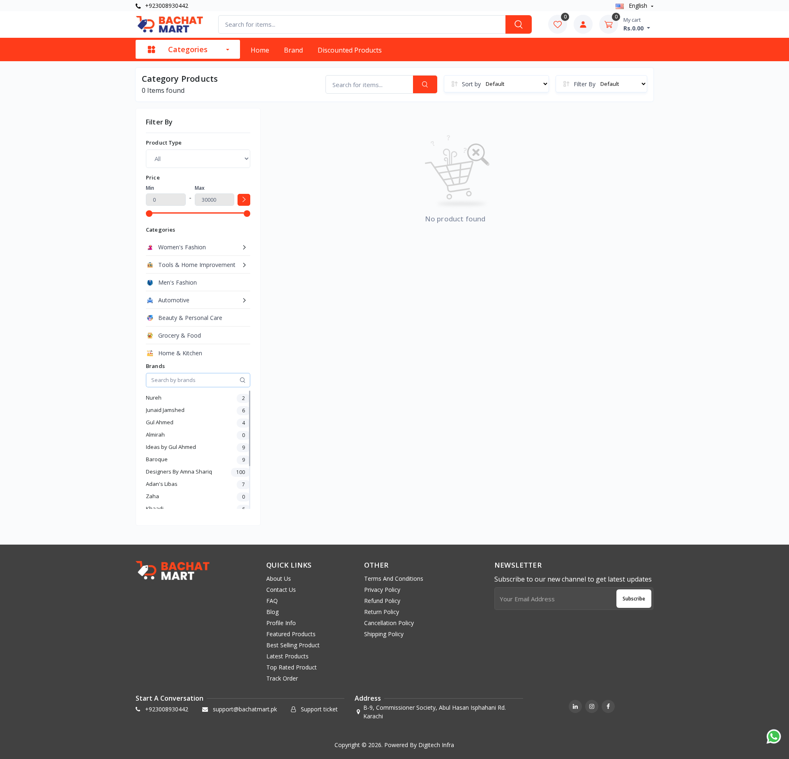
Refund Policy (382, 601)
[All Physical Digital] (198, 158)
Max (200, 187)
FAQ (272, 601)
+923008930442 (165, 5)
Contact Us (281, 589)
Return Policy (381, 612)
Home (260, 50)
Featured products (291, 634)
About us (278, 578)
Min (150, 187)
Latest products (287, 656)
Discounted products (350, 50)
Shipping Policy (384, 634)
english (638, 5)
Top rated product (291, 667)
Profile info (281, 623)
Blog (272, 612)
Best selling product (293, 645)
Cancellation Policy (389, 623)
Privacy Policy (382, 589)
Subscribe (634, 598)
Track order (282, 678)
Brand (293, 50)
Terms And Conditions (393, 578)
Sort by (471, 84)
